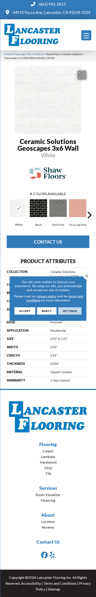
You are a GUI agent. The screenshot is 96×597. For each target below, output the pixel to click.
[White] (19, 208)
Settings (70, 311)
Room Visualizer (48, 494)
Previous (6, 208)
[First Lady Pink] (78, 208)
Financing (48, 500)
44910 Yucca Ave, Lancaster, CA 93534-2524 (51, 12)
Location (48, 521)
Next (89, 208)
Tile (29, 54)
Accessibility (31, 583)
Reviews (48, 527)
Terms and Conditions (60, 583)
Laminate (48, 456)
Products (38, 54)
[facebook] (44, 554)
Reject (47, 311)
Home (8, 54)
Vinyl (48, 468)
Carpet (48, 451)
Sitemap (54, 589)
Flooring (19, 54)
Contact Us (48, 241)
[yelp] (52, 554)
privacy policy (46, 296)
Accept (25, 311)
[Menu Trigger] (86, 35)
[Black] (38, 208)
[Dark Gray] (58, 208)
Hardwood (48, 462)
